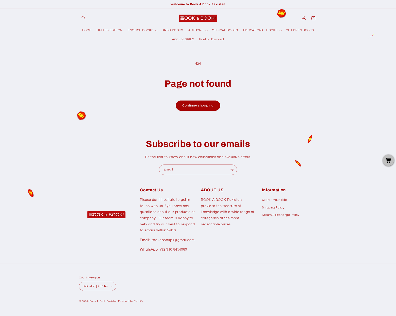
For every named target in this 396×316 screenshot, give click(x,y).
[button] (83, 18)
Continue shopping (198, 105)
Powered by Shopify (130, 301)
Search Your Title (274, 199)
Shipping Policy (273, 207)
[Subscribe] (232, 170)
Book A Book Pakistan (103, 301)
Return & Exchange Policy (280, 215)
